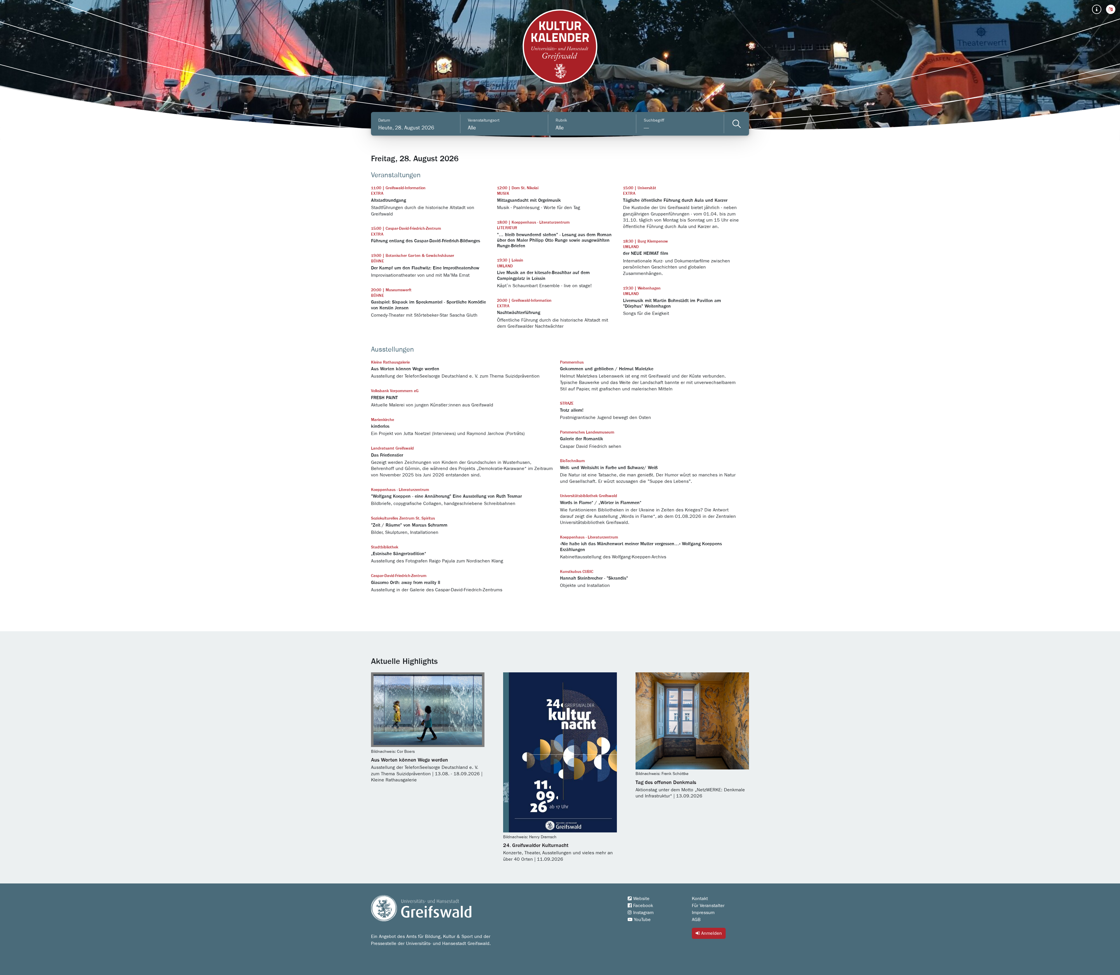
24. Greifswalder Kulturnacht (535, 845)
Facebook (642, 905)
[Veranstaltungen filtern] (736, 123)
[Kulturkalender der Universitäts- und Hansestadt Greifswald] (560, 46)
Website (641, 898)
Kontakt (700, 898)
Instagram (643, 912)
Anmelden (711, 933)
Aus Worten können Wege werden (409, 760)
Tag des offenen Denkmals (666, 782)
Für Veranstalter (708, 905)
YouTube (641, 919)
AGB (696, 919)
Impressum (703, 912)
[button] (1110, 9)
